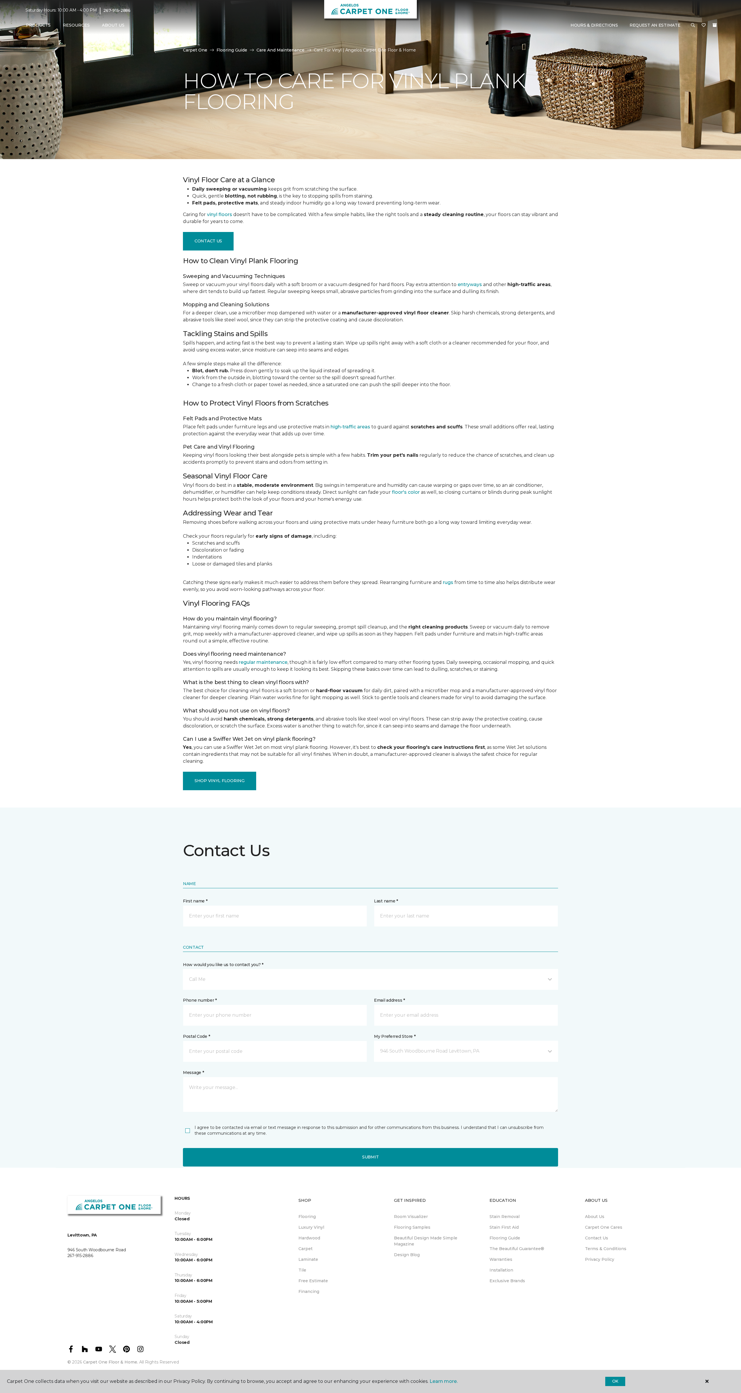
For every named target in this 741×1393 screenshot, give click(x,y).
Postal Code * (196, 1036)
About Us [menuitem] (594, 1216)
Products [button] (38, 25)
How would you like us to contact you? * (223, 965)
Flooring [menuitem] (307, 1216)
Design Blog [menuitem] (407, 1254)
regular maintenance (263, 662)
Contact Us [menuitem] (596, 1238)
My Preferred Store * (394, 1036)
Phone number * (200, 1000)
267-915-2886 (117, 10)
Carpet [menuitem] (305, 1248)
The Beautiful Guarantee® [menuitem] (516, 1248)
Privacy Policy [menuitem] (599, 1259)
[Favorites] (703, 25)
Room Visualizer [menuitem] (411, 1216)
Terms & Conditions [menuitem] (605, 1248)
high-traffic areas (350, 427)
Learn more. (444, 1381)
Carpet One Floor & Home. (110, 1362)
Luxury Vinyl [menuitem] (311, 1227)
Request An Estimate (655, 25)
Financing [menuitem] (308, 1291)
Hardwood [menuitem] (309, 1238)
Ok (615, 1381)
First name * (195, 901)
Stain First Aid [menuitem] (504, 1227)
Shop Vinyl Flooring (220, 780)
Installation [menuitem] (501, 1270)
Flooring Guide (232, 50)
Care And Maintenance (280, 50)
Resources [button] (76, 25)
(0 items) (715, 25)
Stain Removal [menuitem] (504, 1216)
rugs (448, 582)
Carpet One (195, 50)
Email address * (389, 1000)
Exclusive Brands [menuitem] (507, 1280)
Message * (193, 1072)
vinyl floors (219, 214)
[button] (692, 25)
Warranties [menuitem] (500, 1259)
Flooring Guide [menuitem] (504, 1238)
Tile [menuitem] (302, 1270)
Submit (370, 1157)
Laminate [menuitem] (308, 1259)
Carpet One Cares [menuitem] (603, 1227)
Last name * (386, 901)
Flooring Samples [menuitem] (412, 1227)
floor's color (406, 492)
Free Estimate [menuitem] (313, 1280)
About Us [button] (113, 25)
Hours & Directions (594, 25)
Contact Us (208, 241)
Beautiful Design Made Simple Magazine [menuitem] (425, 1241)
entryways (470, 284)
